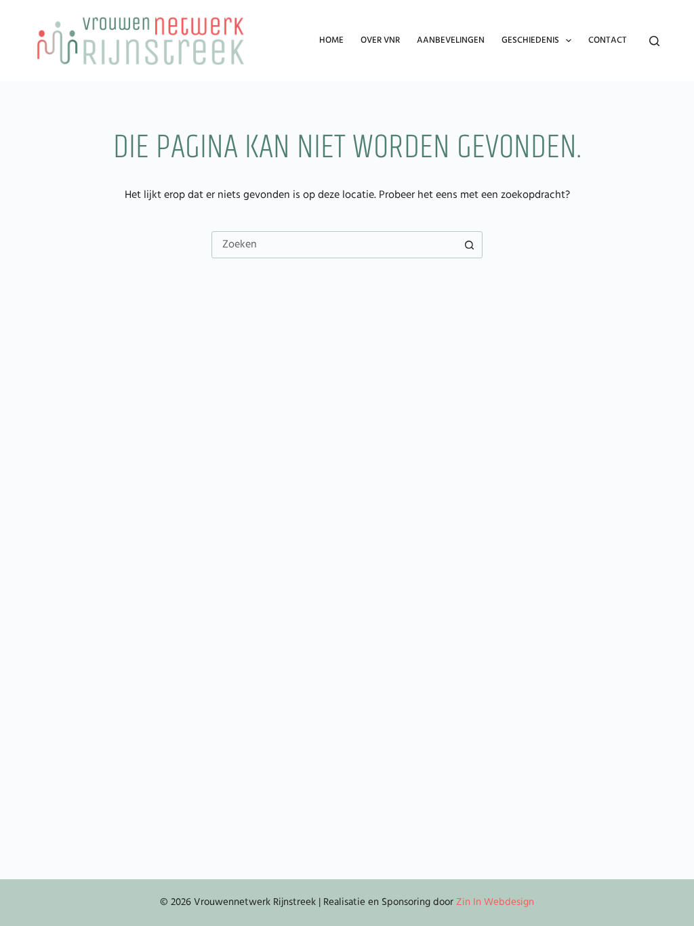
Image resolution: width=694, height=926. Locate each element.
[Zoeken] (654, 41)
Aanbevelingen (451, 40)
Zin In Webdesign (495, 902)
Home (331, 40)
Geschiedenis (530, 40)
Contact (607, 40)
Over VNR (380, 40)
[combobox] (334, 244)
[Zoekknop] (469, 245)
